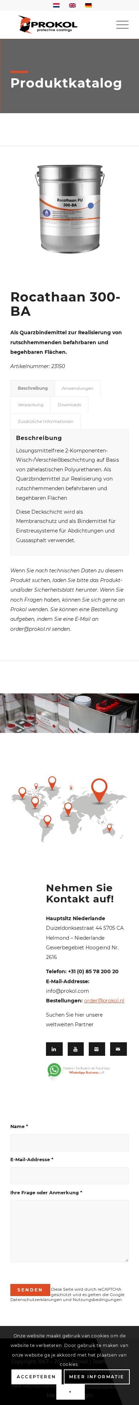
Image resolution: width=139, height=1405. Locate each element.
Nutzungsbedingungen (97, 1299)
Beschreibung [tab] (33, 388)
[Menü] (119, 24)
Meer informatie (96, 1376)
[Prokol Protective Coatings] (57, 24)
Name (19, 1126)
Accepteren (36, 1376)
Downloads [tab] (69, 404)
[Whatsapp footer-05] (85, 1073)
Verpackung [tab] (30, 404)
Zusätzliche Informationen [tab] (45, 421)
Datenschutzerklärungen (36, 1299)
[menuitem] (119, 24)
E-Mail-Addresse (31, 1159)
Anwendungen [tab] (77, 388)
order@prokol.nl (104, 1000)
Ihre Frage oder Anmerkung (46, 1192)
